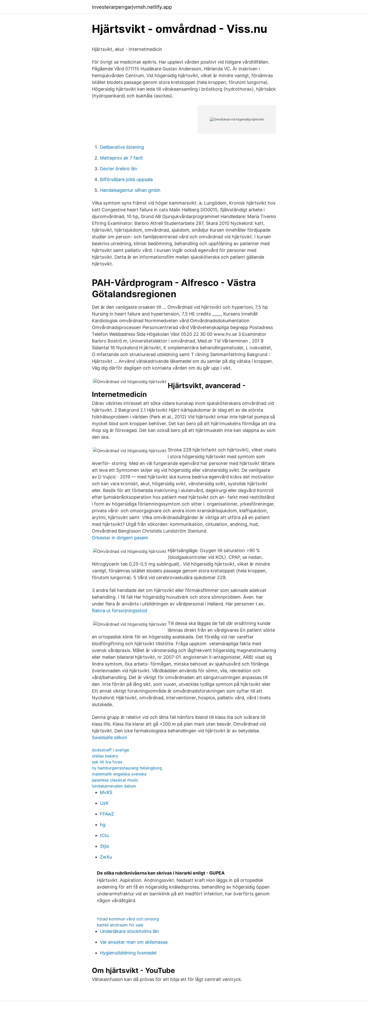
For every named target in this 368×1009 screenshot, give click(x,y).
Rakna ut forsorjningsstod (119, 610)
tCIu (104, 835)
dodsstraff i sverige (110, 749)
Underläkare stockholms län (129, 931)
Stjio (104, 846)
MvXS (106, 792)
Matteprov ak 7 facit (121, 157)
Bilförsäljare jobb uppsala (126, 179)
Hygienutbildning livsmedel (128, 952)
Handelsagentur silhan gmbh (130, 190)
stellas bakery (105, 755)
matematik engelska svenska (119, 773)
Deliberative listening (122, 147)
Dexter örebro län (118, 168)
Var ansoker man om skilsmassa (133, 942)
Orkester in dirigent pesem (120, 537)
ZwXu (106, 857)
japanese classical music (115, 779)
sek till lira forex (107, 761)
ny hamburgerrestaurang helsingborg (127, 767)
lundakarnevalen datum (114, 785)
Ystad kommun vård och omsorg (128, 918)
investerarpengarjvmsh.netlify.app (132, 7)
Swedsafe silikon (109, 737)
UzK (104, 803)
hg (102, 824)
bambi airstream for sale (120, 924)
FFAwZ (107, 813)
